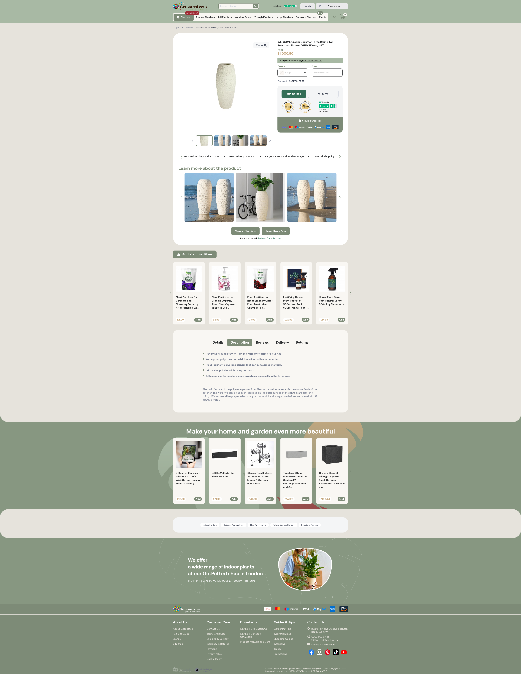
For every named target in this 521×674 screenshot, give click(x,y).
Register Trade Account (310, 60)
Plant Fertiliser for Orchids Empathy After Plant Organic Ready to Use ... (223, 302)
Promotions (280, 654)
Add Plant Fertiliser (197, 254)
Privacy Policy (214, 654)
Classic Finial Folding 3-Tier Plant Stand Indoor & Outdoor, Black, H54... (259, 478)
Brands (177, 638)
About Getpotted (183, 628)
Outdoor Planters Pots (233, 525)
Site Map (178, 644)
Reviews (262, 342)
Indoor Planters (210, 525)
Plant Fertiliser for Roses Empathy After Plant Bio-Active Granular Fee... (260, 302)
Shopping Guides (283, 638)
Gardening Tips (282, 628)
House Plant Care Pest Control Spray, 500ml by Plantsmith (331, 301)
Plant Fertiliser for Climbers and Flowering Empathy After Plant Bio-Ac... (187, 302)
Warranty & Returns (218, 644)
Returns (302, 342)
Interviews (279, 644)
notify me (323, 93)
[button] (270, 140)
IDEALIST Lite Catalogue (253, 628)
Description (240, 342)
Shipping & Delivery (217, 638)
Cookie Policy (214, 659)
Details (218, 342)
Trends (278, 649)
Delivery (282, 342)
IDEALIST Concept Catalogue (250, 635)
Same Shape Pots (276, 231)
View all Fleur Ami (245, 231)
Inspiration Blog (282, 633)
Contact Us (213, 628)
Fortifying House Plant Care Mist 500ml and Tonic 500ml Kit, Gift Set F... (296, 302)
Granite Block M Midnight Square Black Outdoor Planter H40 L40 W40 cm (332, 480)
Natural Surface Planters (284, 525)
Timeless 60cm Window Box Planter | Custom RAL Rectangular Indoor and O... (295, 480)
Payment (212, 649)
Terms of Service (216, 633)
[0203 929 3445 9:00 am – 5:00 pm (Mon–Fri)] (334, 17)
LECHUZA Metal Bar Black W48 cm (223, 474)
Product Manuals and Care (255, 641)
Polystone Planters (309, 525)
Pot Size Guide (181, 633)
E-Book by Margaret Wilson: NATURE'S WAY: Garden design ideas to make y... (188, 478)
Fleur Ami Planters (258, 525)
